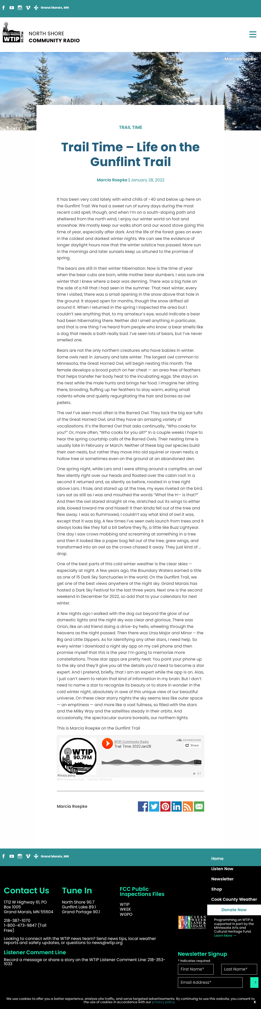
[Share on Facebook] (143, 806)
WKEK (125, 909)
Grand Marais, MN (55, 7)
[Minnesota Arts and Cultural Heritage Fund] (192, 922)
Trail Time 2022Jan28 (99, 779)
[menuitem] (234, 859)
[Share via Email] (199, 806)
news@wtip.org (107, 943)
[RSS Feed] (188, 806)
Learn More (223, 935)
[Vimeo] (28, 7)
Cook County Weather (234, 899)
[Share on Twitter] (154, 806)
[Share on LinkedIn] (177, 806)
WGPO (126, 914)
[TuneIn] (36, 7)
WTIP (124, 904)
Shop (216, 889)
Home (217, 859)
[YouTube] (11, 7)
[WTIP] (43, 31)
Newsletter (222, 879)
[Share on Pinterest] (165, 806)
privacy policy (163, 1002)
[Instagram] (19, 7)
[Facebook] (3, 7)
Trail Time (130, 127)
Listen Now (222, 869)
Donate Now (234, 910)
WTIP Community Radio (71, 779)
